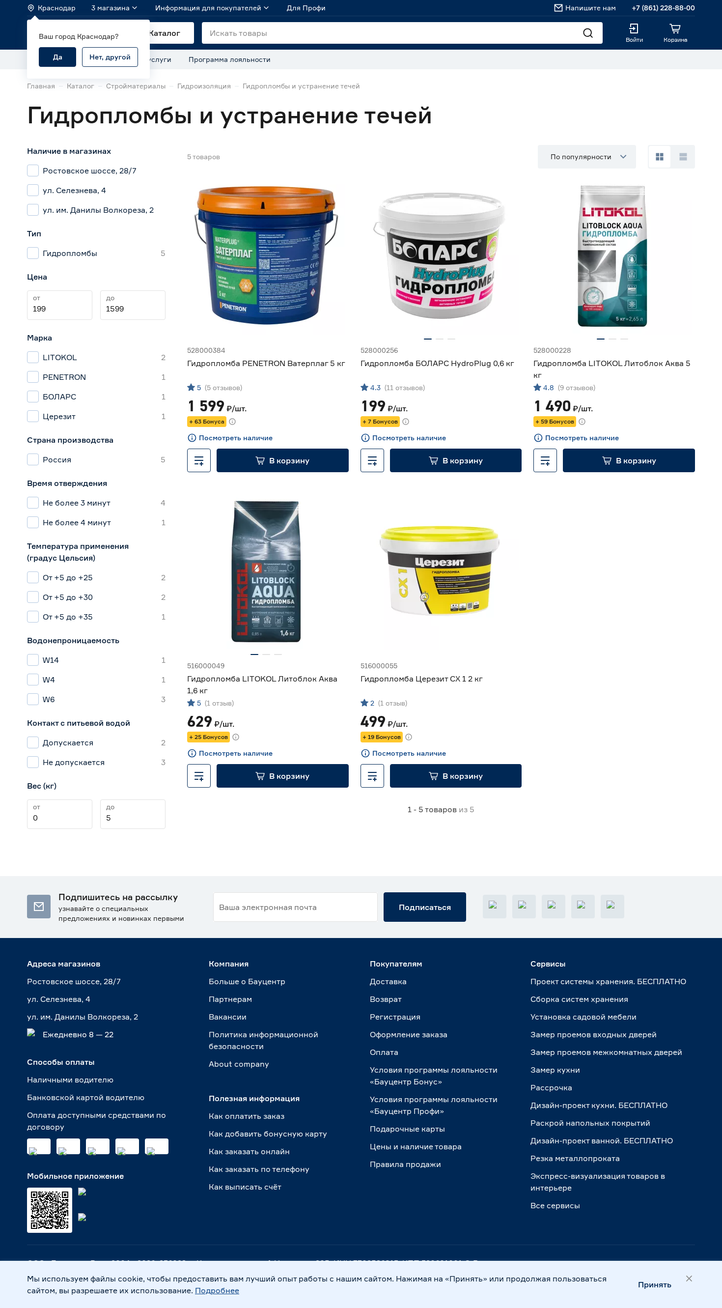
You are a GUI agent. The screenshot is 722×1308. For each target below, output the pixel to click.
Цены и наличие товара (416, 1146)
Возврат (386, 999)
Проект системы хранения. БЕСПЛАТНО (608, 981)
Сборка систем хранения (579, 999)
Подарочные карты (407, 1129)
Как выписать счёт (245, 1187)
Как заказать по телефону (259, 1169)
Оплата (384, 1052)
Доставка (388, 981)
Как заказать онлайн (249, 1151)
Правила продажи (405, 1164)
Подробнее (217, 1290)
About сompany (239, 1064)
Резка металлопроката (575, 1158)
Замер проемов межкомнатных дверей (606, 1052)
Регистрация (395, 1017)
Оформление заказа (408, 1034)
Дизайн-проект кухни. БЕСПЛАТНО (598, 1105)
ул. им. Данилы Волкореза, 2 (82, 1017)
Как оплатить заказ (246, 1116)
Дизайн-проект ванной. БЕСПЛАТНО (601, 1140)
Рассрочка (551, 1087)
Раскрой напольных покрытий (590, 1123)
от (36, 297)
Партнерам (230, 999)
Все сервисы (555, 1205)
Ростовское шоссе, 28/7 (74, 981)
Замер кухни (555, 1070)
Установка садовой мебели (583, 1017)
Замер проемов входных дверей (593, 1034)
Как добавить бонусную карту (268, 1133)
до (110, 297)
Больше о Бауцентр (247, 981)
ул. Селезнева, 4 (58, 999)
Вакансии (228, 1017)
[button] (283, 460)
